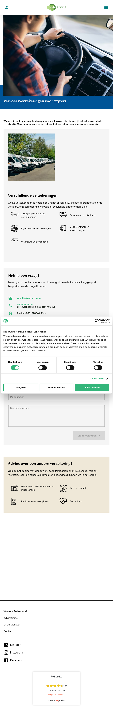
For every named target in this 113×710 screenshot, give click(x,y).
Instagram (16, 652)
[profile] (6, 7)
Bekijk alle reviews (56, 694)
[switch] (42, 367)
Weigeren (21, 387)
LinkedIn (15, 645)
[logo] (57, 7)
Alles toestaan (92, 387)
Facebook (16, 660)
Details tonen (97, 378)
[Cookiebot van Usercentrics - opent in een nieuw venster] (97, 321)
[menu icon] (106, 7)
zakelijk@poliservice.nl (29, 298)
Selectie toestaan (56, 387)
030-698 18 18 (25, 304)
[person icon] (6, 7)
